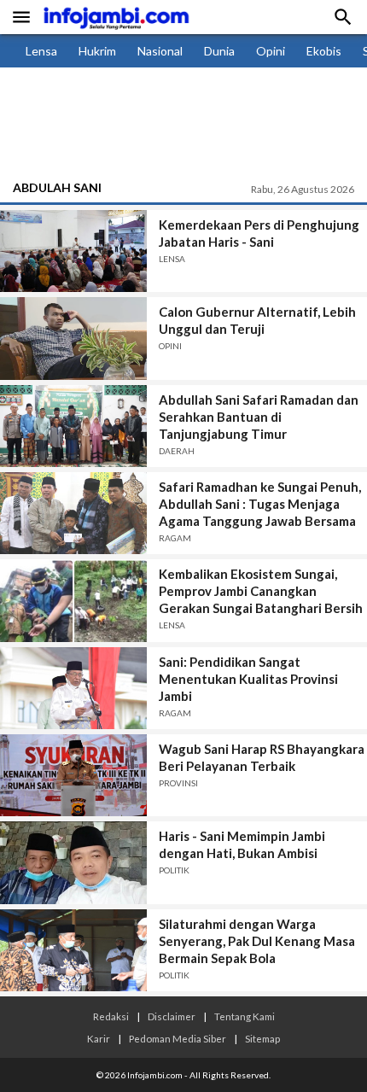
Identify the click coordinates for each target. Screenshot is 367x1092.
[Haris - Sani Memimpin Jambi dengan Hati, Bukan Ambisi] (73, 862)
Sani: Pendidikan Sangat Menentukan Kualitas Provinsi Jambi (248, 679)
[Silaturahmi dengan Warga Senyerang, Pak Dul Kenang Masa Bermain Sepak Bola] (73, 950)
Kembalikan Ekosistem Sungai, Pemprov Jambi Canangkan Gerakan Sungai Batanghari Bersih (261, 591)
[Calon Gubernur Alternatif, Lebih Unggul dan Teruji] (73, 338)
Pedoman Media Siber (177, 1038)
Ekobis (323, 51)
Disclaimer (171, 1016)
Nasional (160, 51)
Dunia (219, 51)
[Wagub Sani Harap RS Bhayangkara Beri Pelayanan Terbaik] (73, 775)
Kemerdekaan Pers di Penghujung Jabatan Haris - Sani (259, 233)
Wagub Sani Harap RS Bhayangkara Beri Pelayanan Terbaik (261, 757)
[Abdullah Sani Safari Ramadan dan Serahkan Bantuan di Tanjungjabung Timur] (73, 426)
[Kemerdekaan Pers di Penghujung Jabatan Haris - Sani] (73, 251)
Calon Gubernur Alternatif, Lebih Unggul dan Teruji (257, 320)
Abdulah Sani (57, 187)
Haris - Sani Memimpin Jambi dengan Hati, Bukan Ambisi (242, 844)
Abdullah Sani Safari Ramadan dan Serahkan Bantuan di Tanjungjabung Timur (258, 416)
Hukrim (97, 51)
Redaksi (111, 1016)
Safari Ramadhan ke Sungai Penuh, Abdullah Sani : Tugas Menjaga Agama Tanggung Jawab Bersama (260, 503)
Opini (270, 51)
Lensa (41, 51)
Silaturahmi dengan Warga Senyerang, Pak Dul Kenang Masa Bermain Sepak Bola (257, 941)
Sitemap (262, 1038)
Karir (98, 1038)
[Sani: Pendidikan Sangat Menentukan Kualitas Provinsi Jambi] (73, 688)
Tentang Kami (244, 1016)
